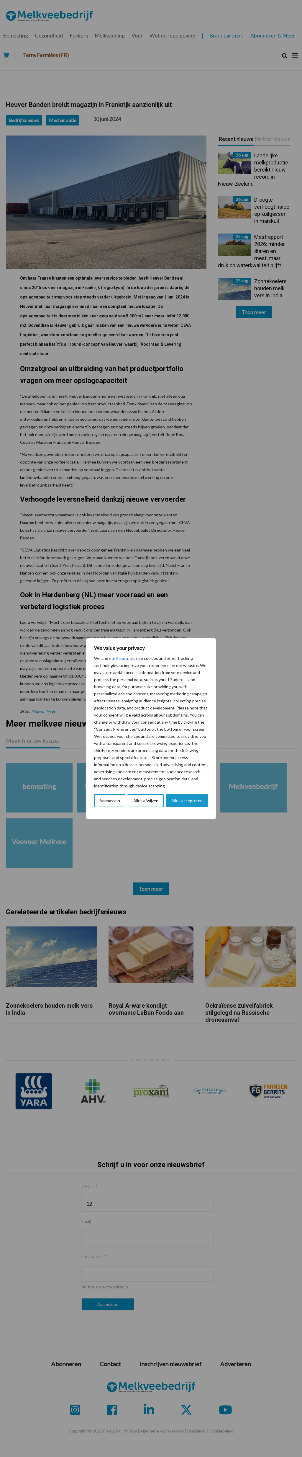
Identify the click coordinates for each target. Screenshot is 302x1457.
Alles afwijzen (145, 800)
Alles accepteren (187, 800)
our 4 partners (122, 658)
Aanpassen (109, 800)
